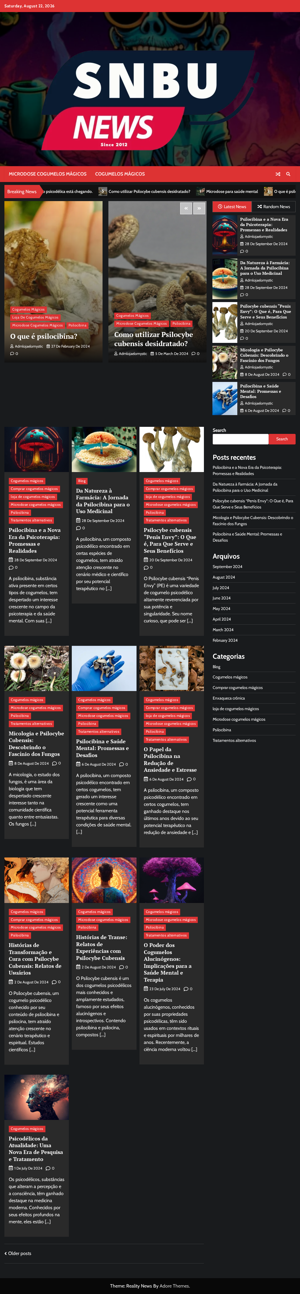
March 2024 (223, 629)
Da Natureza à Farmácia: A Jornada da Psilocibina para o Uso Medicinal (265, 268)
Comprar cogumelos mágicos (34, 489)
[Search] (288, 174)
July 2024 (221, 587)
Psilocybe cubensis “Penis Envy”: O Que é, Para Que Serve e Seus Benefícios (265, 311)
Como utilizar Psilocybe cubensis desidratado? (69, 191)
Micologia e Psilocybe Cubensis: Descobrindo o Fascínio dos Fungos (264, 355)
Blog (82, 481)
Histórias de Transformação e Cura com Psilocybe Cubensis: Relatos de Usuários (35, 958)
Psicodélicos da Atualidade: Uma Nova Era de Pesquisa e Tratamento (36, 1148)
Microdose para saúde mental (152, 191)
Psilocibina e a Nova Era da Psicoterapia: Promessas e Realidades (264, 224)
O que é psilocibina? (211, 191)
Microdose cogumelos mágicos (47, 174)
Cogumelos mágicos (120, 174)
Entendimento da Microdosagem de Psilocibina (143, 334)
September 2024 (227, 566)
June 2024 (222, 598)
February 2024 (225, 640)
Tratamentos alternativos (31, 520)
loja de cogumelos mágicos (139, 306)
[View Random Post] (278, 174)
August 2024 (224, 577)
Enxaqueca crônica (229, 698)
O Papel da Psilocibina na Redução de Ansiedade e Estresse (170, 759)
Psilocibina (78, 323)
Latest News (235, 206)
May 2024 (221, 608)
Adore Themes (174, 1286)
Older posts (19, 1253)
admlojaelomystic (29, 353)
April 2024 (222, 619)
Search (219, 430)
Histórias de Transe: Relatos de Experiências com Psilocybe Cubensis (101, 947)
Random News (276, 206)
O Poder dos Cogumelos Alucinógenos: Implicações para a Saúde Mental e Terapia (168, 962)
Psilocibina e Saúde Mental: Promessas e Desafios (260, 391)
